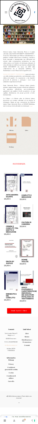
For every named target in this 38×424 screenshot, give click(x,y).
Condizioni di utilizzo (11, 377)
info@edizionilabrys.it (11, 345)
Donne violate (25, 261)
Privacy (11, 364)
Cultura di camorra (26, 223)
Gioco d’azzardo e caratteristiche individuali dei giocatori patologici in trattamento (29, 293)
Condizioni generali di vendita (11, 368)
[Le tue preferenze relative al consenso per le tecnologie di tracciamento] (34, 420)
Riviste (27, 337)
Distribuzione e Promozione (27, 341)
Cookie (11, 373)
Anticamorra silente (12, 196)
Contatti (27, 345)
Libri (27, 333)
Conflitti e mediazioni (27, 196)
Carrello (11, 381)
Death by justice (10, 262)
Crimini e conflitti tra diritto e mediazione (12, 229)
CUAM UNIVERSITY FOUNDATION (14, 74)
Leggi (30, 106)
